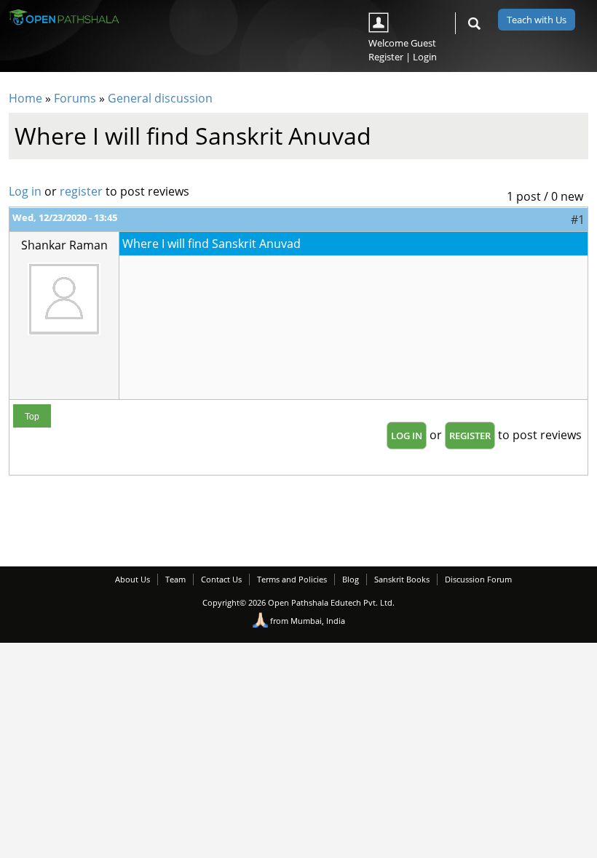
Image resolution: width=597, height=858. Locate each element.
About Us (132, 579)
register (81, 191)
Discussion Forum (478, 579)
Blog (350, 579)
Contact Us (221, 579)
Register (385, 56)
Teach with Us (536, 19)
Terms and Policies (292, 579)
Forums (75, 98)
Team (175, 579)
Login (425, 56)
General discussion (160, 98)
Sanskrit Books (402, 579)
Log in (25, 191)
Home (25, 98)
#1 (578, 220)
